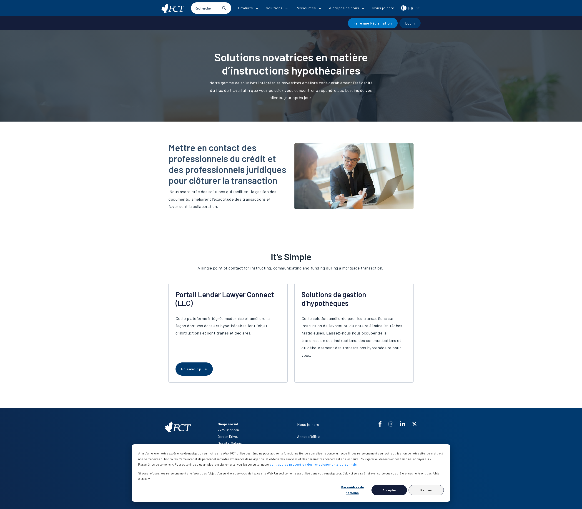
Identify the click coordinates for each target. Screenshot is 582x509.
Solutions (274, 8)
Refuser (426, 490)
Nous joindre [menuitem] (308, 424)
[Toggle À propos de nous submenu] (363, 8)
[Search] (224, 8)
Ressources (306, 8)
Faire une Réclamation (373, 23)
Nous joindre (383, 8)
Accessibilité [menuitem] (308, 436)
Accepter (389, 490)
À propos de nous (344, 8)
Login (410, 23)
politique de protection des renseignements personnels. (313, 464)
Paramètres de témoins (352, 490)
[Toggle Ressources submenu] (320, 8)
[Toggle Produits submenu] (257, 8)
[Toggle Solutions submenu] (286, 8)
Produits (245, 8)
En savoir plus (194, 369)
